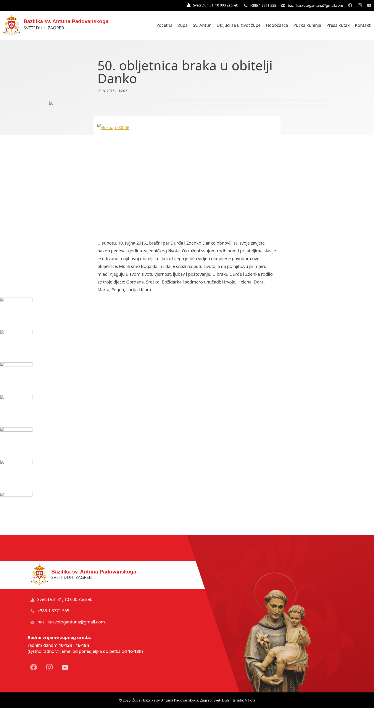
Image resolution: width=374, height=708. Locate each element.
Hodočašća (277, 25)
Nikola (250, 700)
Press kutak (338, 25)
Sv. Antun (202, 25)
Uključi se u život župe (239, 25)
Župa (183, 25)
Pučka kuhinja (307, 25)
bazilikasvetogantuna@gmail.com (315, 5)
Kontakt (363, 25)
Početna (164, 25)
